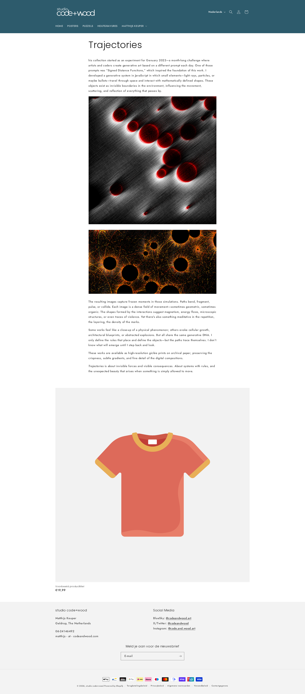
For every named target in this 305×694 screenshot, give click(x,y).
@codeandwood (178, 623)
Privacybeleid (157, 685)
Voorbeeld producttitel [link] (69, 586)
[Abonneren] (180, 656)
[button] (134, 26)
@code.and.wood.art (181, 628)
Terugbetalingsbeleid (137, 685)
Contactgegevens (220, 685)
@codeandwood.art (178, 618)
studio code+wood (94, 685)
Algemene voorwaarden (178, 685)
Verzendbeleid (201, 685)
